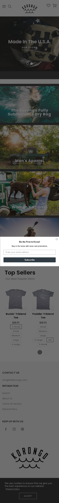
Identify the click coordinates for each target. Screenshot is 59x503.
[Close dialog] (56, 239)
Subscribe (29, 260)
